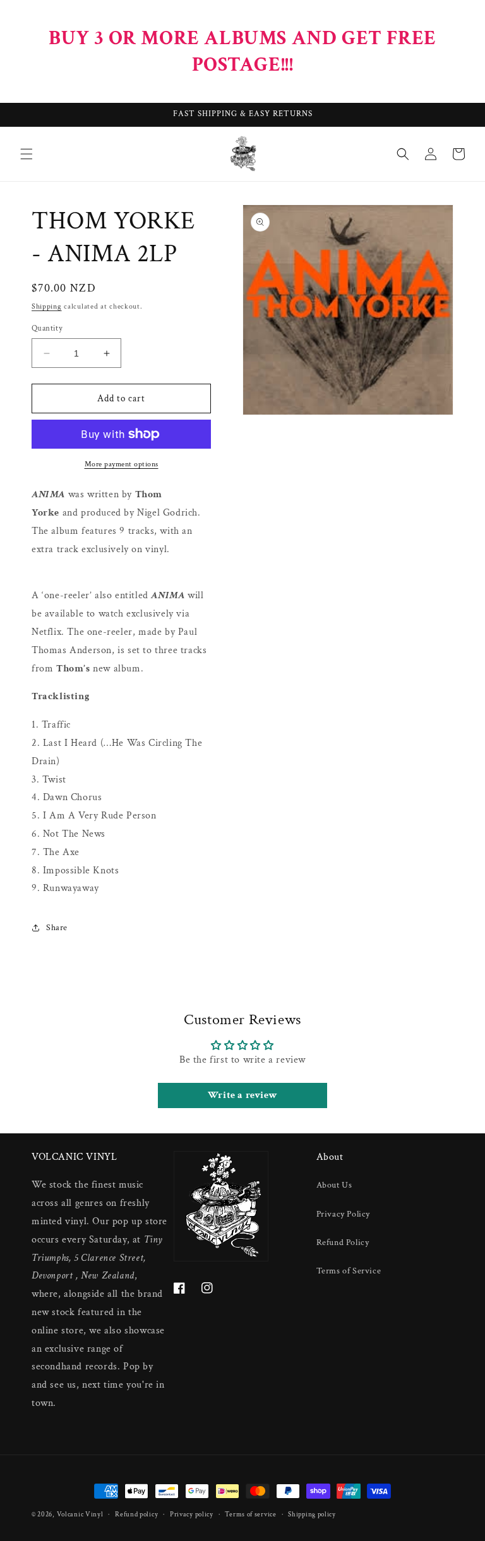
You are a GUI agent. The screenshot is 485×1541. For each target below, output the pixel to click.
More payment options (122, 464)
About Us (334, 1185)
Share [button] (57, 927)
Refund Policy (342, 1242)
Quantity (47, 328)
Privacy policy (191, 1514)
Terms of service (250, 1514)
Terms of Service (348, 1271)
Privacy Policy (343, 1214)
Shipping (47, 306)
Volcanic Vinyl (80, 1514)
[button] (26, 154)
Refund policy (136, 1514)
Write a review (242, 1095)
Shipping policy (312, 1514)
